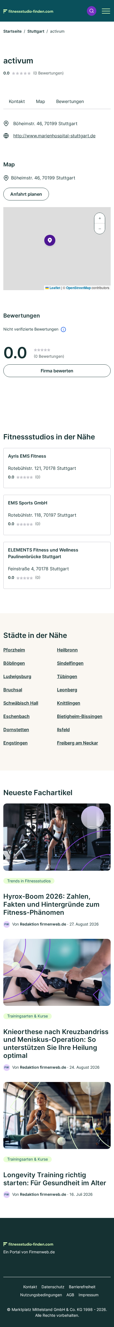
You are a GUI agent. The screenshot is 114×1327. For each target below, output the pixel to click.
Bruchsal (12, 689)
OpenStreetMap (78, 287)
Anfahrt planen (26, 194)
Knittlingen (68, 703)
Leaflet (54, 287)
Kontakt (30, 1286)
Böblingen (14, 663)
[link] (57, 468)
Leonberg (67, 689)
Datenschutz (53, 1286)
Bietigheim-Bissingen (79, 716)
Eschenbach (16, 716)
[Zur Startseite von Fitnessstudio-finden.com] (28, 10)
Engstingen (15, 743)
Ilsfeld (63, 729)
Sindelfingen (70, 663)
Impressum (89, 1294)
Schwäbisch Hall (20, 703)
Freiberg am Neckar (77, 743)
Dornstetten (16, 729)
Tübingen (67, 676)
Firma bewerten (57, 370)
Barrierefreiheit (82, 1286)
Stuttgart (35, 31)
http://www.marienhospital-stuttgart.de (54, 135)
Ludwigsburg (17, 676)
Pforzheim (14, 650)
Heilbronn (67, 650)
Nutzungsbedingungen (41, 1294)
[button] (91, 11)
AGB (70, 1294)
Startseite (12, 31)
